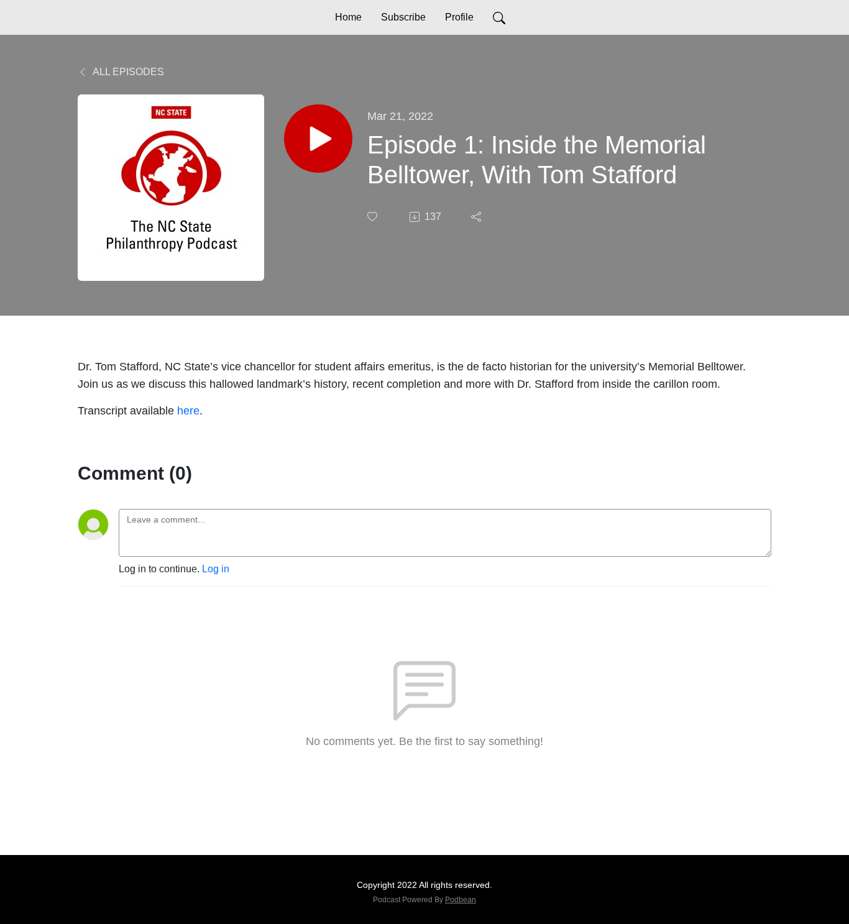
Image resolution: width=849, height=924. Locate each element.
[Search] (499, 17)
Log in (215, 569)
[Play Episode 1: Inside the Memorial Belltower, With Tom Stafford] (318, 138)
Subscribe (403, 17)
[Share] (477, 217)
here (188, 410)
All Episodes (127, 71)
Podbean (460, 899)
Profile (459, 17)
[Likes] (373, 216)
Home (348, 17)
